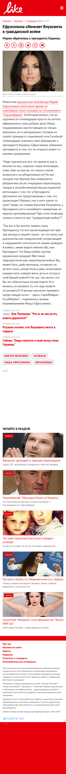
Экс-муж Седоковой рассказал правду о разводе (28, 540)
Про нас (7, 643)
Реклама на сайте (12, 647)
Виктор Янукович (16, 356)
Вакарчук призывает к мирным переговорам (31, 460)
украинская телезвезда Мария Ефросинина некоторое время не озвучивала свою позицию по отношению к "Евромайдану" (32, 108)
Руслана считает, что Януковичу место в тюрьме (29, 329)
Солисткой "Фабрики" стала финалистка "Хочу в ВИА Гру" (33, 621)
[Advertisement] (33, 398)
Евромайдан (44, 362)
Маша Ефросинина (17, 362)
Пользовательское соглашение (19, 661)
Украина (18, 20)
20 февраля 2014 (34, 21)
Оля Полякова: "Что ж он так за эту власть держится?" (30, 316)
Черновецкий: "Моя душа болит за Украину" (31, 498)
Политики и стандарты (15, 658)
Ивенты (7, 651)
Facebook (39, 356)
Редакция (8, 654)
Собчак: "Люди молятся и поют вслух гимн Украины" (30, 342)
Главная (7, 20)
